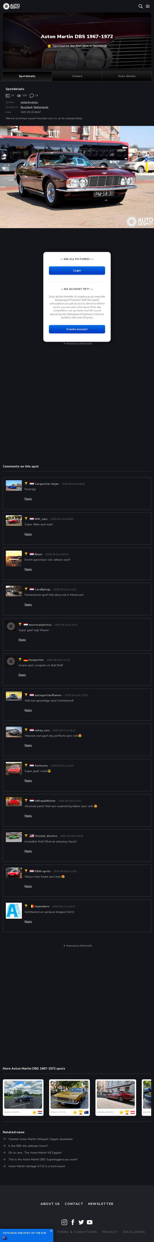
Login (77, 270)
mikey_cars (42, 730)
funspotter (36, 660)
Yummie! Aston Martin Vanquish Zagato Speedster (40, 1139)
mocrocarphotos (40, 625)
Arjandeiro (42, 906)
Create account (77, 329)
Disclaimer (134, 1232)
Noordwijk (26, 107)
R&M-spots (42, 871)
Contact (74, 1204)
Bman (38, 554)
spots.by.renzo (29, 102)
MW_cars (41, 519)
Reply (28, 499)
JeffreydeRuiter (45, 801)
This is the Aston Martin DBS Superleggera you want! (42, 1159)
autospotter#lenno (48, 695)
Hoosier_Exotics (46, 836)
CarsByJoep (42, 589)
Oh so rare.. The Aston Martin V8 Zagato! (35, 1153)
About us (50, 1204)
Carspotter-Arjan (47, 484)
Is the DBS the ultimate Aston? (28, 1146)
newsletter (100, 1204)
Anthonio (41, 766)
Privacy (110, 1232)
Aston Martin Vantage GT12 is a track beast (36, 1166)
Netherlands (41, 107)
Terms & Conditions (76, 1232)
